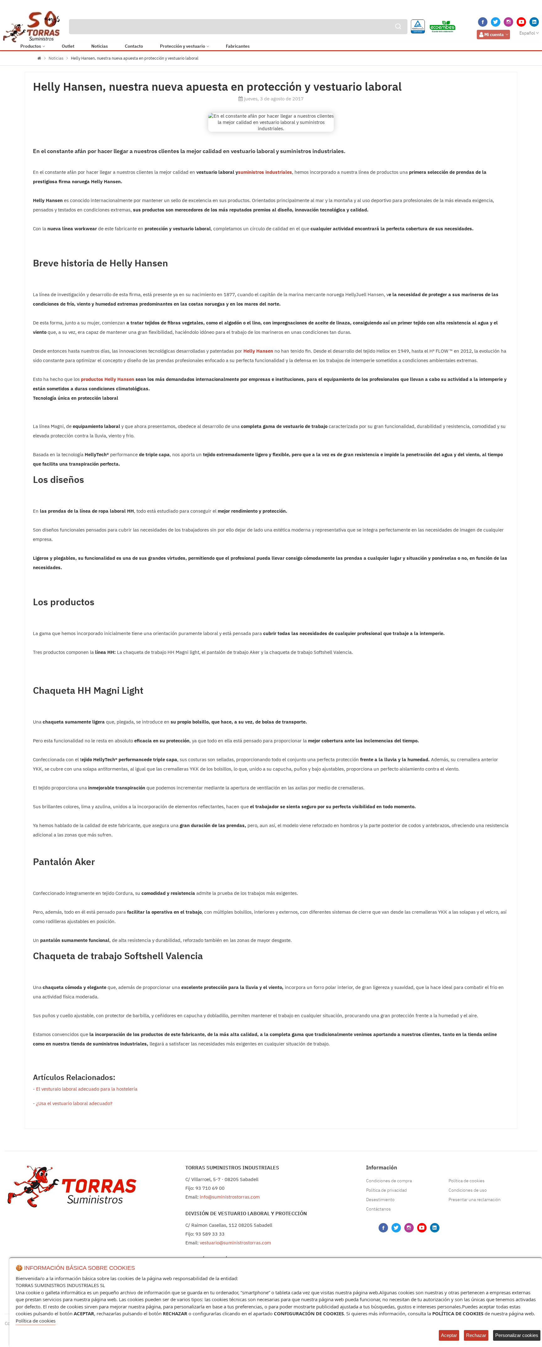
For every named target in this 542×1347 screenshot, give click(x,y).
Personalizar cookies (516, 1335)
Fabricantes (238, 46)
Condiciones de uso (468, 1190)
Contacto (134, 46)
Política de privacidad (386, 1190)
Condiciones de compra (389, 1181)
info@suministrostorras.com (230, 1197)
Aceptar (449, 1335)
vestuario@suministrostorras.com (235, 1243)
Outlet (68, 46)
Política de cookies (467, 1181)
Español (527, 33)
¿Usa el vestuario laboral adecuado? (74, 1103)
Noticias (99, 46)
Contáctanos (378, 1209)
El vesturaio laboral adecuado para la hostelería (86, 1089)
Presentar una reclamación (475, 1199)
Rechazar (476, 1335)
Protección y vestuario (182, 46)
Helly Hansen (258, 351)
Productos (30, 46)
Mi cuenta (494, 34)
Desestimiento (380, 1199)
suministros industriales (265, 172)
